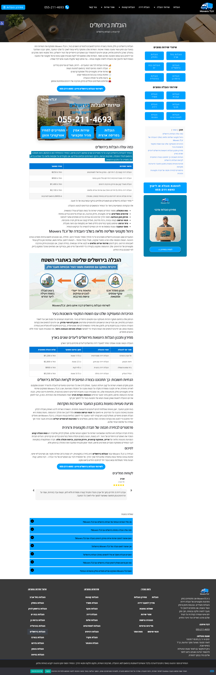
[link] (2, 23)
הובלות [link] (176, 7)
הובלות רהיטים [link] (92, 631)
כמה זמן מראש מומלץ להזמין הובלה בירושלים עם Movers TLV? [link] (107, 562)
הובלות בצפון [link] (38, 648)
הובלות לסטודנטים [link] (91, 625)
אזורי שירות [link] (109, 7)
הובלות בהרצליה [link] (37, 625)
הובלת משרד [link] (92, 602)
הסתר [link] (175, 130)
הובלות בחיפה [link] (37, 654)
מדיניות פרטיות (37, 671)
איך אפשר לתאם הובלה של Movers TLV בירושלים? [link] (112, 546)
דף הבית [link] (116, 31)
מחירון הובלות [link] (140, 597)
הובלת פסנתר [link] (92, 643)
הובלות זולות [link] (92, 620)
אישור (48, 671)
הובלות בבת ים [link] (37, 614)
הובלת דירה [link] (144, 7)
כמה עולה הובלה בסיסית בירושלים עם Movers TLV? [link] (111, 530)
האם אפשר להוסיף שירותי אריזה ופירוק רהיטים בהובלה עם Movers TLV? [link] (103, 538)
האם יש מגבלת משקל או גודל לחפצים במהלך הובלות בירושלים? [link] (107, 554)
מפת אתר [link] (138, 631)
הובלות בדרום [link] (37, 643)
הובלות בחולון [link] (37, 602)
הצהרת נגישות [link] (146, 620)
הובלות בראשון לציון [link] (37, 608)
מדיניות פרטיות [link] (146, 625)
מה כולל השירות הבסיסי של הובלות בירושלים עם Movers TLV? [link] (107, 522)
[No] (212, 671)
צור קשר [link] (93, 7)
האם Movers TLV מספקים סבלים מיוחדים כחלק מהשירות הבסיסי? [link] (106, 571)
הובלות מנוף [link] (92, 608)
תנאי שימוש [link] (153, 631)
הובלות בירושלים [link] (37, 631)
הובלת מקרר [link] (92, 637)
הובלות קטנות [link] (128, 7)
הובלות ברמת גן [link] (37, 620)
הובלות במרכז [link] (37, 637)
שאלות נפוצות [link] (146, 608)
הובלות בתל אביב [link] (38, 597)
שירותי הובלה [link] (163, 7)
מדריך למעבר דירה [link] (146, 602)
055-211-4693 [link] (203, 629)
